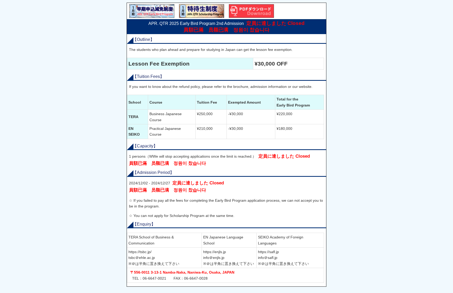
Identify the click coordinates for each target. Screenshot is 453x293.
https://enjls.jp (214, 252)
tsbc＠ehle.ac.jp (141, 257)
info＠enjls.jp (213, 257)
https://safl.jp (268, 252)
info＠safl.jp (267, 257)
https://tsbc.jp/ (140, 252)
